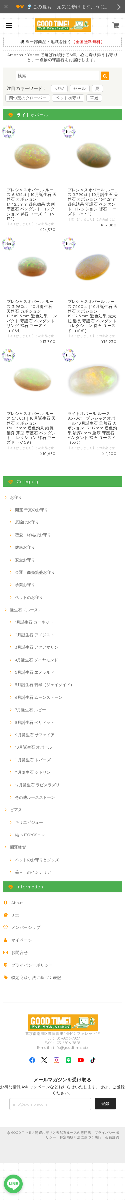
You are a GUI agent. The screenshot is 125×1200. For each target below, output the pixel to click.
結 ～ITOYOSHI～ (30, 834)
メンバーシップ (25, 927)
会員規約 (112, 1137)
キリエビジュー (29, 822)
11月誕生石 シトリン (33, 772)
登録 (105, 1103)
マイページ (21, 940)
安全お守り (25, 559)
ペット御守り (68, 97)
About (17, 902)
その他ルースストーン (35, 797)
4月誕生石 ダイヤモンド (36, 659)
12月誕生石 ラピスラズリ (37, 784)
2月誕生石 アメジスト (34, 634)
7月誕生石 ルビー (30, 709)
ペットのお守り (29, 597)
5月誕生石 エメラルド (34, 672)
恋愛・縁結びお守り (33, 534)
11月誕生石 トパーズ (33, 759)
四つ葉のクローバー (27, 97)
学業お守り (25, 584)
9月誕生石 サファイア (35, 734)
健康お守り (25, 547)
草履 (94, 97)
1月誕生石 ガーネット (34, 622)
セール (79, 88)
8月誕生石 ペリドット (34, 722)
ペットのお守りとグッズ (37, 859)
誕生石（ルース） (26, 609)
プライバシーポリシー (32, 965)
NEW (59, 88)
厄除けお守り (27, 522)
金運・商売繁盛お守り (35, 572)
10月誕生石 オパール (33, 747)
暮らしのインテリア (33, 872)
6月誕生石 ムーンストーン (38, 697)
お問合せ (19, 952)
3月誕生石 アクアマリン (36, 647)
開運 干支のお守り (31, 509)
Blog (15, 914)
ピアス (16, 809)
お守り (16, 497)
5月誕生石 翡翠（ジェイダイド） (44, 684)
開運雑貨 (18, 847)
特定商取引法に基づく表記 (36, 977)
